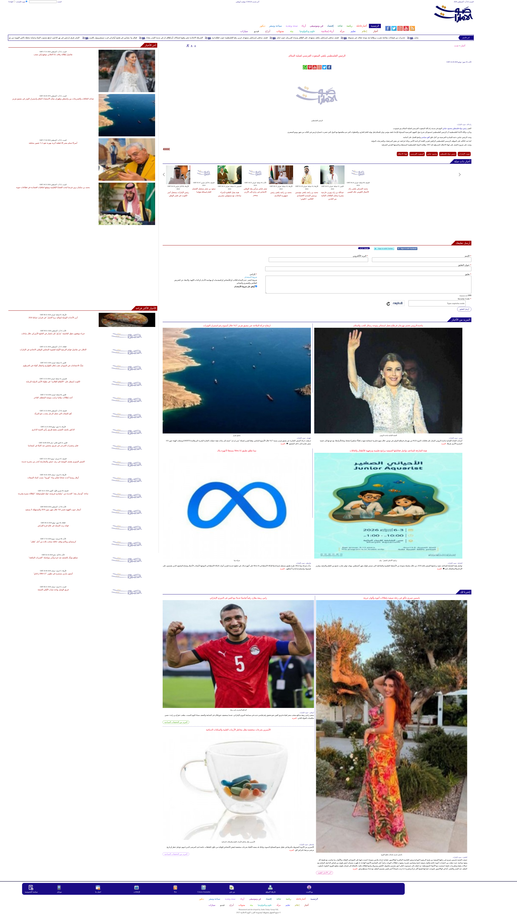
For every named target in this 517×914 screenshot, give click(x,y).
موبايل (59, 892)
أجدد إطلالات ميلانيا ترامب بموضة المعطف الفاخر (53, 398)
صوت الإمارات (20, 2)
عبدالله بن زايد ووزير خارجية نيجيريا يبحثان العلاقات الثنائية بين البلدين (332, 195)
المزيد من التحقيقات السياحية (175, 722)
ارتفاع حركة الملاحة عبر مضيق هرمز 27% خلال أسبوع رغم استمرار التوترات (236, 325)
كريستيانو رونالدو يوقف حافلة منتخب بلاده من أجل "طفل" (53, 542)
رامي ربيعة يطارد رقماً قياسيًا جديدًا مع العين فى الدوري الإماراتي (238, 598)
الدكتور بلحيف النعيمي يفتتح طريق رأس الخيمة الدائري (53, 430)
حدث (456, 46)
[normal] (191, 45)
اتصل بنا (98, 892)
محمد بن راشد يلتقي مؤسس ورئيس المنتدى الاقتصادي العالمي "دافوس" (306, 195)
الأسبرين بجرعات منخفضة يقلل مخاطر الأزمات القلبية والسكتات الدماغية (238, 730)
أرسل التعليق (464, 309)
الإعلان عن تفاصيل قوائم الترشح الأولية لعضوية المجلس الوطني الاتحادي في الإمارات (53, 350)
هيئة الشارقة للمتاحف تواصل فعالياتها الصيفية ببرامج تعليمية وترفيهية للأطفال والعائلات (388, 450)
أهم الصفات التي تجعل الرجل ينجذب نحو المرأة (53, 414)
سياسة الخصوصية (31, 892)
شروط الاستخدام (251, 277)
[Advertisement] (194, 12)
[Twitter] (384, 250)
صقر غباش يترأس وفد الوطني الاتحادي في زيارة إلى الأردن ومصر (255, 192)
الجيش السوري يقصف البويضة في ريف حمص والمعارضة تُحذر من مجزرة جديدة (53, 462)
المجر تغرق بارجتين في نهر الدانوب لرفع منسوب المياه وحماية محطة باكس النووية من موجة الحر (164, 38)
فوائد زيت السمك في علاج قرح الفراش (53, 526)
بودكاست (309, 892)
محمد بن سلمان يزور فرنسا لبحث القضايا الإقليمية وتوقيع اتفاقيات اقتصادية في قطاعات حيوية (53, 187)
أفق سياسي (425, 137)
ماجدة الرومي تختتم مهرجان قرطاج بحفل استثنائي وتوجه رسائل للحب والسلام (388, 325)
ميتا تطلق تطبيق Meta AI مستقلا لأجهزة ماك (236, 450)
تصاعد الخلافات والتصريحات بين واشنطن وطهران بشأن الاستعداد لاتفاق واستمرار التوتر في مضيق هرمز (53, 99)
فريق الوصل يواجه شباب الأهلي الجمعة (53, 590)
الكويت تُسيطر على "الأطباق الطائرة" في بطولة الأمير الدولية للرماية (53, 382)
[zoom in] (187, 45)
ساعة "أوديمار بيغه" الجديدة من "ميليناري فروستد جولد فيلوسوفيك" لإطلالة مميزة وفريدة (53, 494)
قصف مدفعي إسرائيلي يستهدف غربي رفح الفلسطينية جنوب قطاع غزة (363, 38)
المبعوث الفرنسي (417, 154)
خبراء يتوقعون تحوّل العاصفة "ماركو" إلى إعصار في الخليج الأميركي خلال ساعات (53, 334)
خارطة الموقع (271, 892)
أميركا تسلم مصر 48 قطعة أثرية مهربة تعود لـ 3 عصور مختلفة (53, 143)
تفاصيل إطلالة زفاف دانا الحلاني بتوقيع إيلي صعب (53, 55)
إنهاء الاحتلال (402, 154)
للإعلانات (137, 892)
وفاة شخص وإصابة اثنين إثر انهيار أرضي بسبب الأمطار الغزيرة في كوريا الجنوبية (85, 38)
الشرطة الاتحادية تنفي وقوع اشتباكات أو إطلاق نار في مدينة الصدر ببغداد (297, 38)
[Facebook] (407, 250)
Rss (175, 892)
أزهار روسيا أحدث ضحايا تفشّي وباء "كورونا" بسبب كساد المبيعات (53, 478)
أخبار (463, 46)
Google (10, 2)
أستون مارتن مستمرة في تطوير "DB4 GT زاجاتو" (53, 574)
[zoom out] (195, 45)
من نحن (232, 892)
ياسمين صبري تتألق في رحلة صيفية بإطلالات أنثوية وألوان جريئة (391, 598)
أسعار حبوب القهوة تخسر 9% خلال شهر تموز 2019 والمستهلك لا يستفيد (53, 510)
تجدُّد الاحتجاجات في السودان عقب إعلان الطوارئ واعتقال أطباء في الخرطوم (53, 366)
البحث (59, 2)
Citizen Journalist (203, 892)
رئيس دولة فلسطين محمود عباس (455, 128)
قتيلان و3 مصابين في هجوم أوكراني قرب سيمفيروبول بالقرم (236, 38)
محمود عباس (432, 154)
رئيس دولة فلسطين (448, 154)
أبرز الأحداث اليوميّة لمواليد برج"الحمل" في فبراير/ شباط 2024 (53, 318)
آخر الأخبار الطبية (324, 873)
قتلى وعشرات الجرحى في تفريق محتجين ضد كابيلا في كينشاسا (53, 446)
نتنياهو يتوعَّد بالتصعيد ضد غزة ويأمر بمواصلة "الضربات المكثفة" (53, 558)
